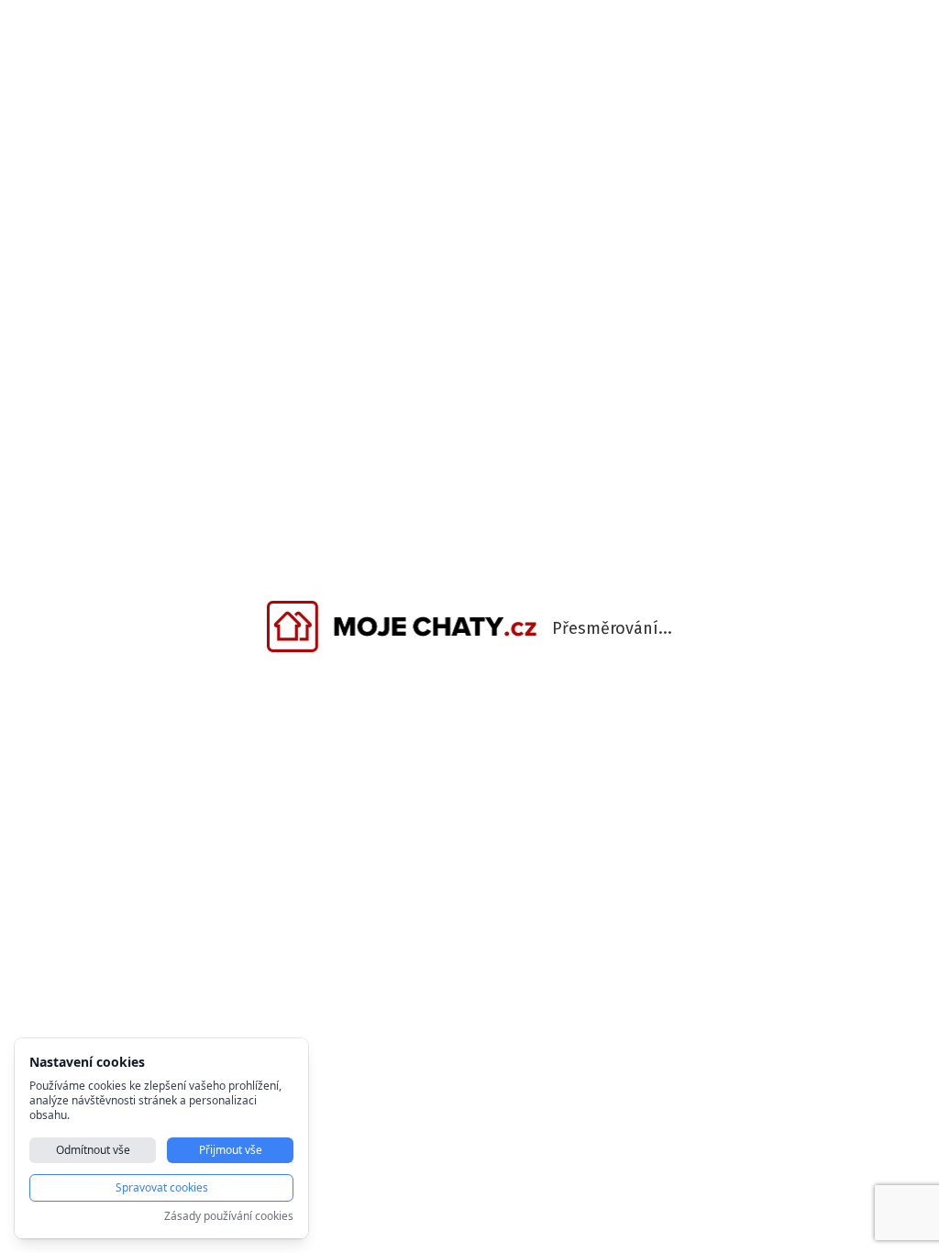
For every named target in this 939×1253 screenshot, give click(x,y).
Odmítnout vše (93, 1150)
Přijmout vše (230, 1150)
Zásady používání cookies (228, 1216)
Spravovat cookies (162, 1187)
